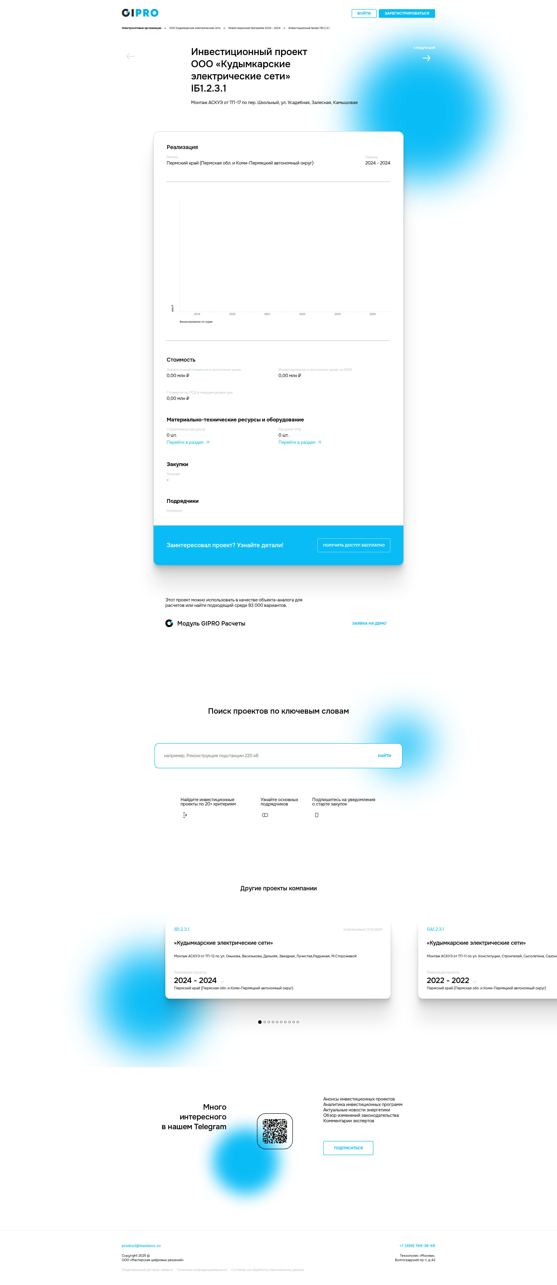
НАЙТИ (384, 755)
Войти (364, 13)
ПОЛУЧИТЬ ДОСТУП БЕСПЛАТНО (354, 545)
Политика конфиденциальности (202, 1270)
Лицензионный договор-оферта (147, 1270)
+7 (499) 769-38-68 (417, 1246)
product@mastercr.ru (141, 1246)
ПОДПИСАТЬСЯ (348, 1148)
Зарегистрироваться (407, 13)
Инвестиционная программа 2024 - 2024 (254, 28)
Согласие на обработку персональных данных (267, 1270)
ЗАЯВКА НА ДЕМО (369, 623)
